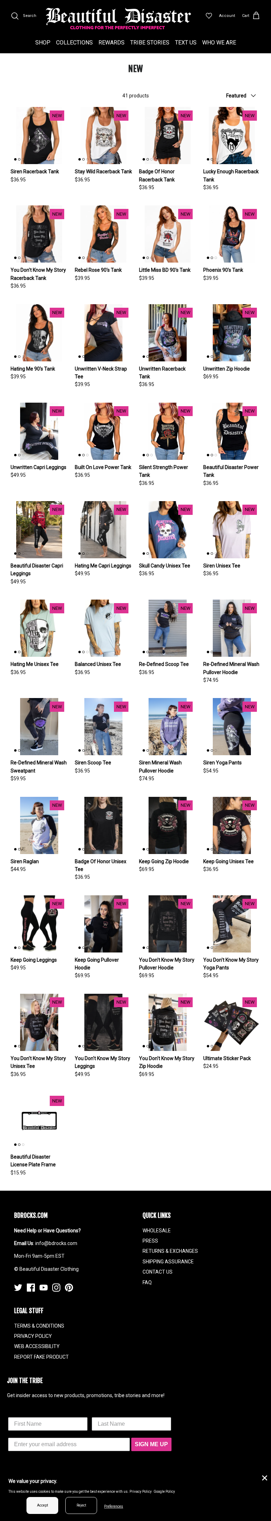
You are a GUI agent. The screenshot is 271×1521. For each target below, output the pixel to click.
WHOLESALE (157, 1230)
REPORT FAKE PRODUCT (41, 1357)
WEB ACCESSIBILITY (37, 1346)
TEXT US (186, 42)
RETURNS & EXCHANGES (170, 1251)
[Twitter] (18, 1287)
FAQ (147, 1282)
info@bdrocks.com (56, 1243)
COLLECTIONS (74, 42)
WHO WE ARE (219, 42)
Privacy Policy (141, 1491)
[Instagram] (56, 1287)
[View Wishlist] (209, 16)
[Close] (263, 1477)
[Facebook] (31, 1287)
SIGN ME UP (151, 1444)
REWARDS (111, 42)
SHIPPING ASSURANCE (168, 1261)
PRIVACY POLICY (33, 1336)
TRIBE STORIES (149, 42)
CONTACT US (158, 1272)
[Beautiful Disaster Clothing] (118, 18)
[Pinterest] (69, 1287)
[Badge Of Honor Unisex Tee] (103, 825)
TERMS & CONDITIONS (39, 1326)
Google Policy (164, 1491)
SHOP (42, 42)
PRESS (150, 1241)
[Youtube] (44, 1287)
